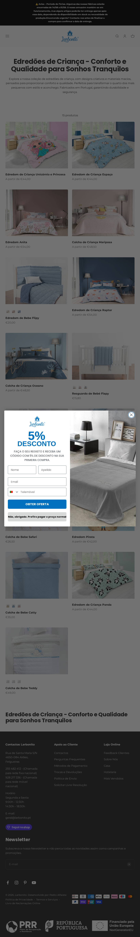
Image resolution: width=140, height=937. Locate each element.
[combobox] (13, 492)
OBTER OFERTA (37, 504)
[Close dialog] (131, 415)
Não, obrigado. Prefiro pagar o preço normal (37, 516)
